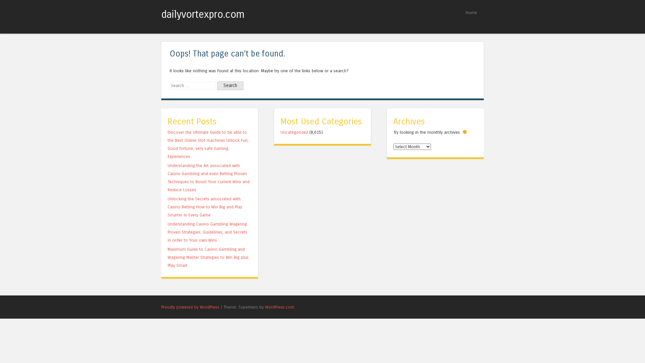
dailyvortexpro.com (203, 14)
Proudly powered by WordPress (190, 307)
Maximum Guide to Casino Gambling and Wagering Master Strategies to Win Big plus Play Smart (208, 257)
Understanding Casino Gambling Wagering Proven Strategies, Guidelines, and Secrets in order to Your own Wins (207, 232)
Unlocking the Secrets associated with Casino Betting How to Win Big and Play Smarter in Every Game (205, 206)
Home (471, 12)
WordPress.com (279, 307)
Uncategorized (294, 132)
